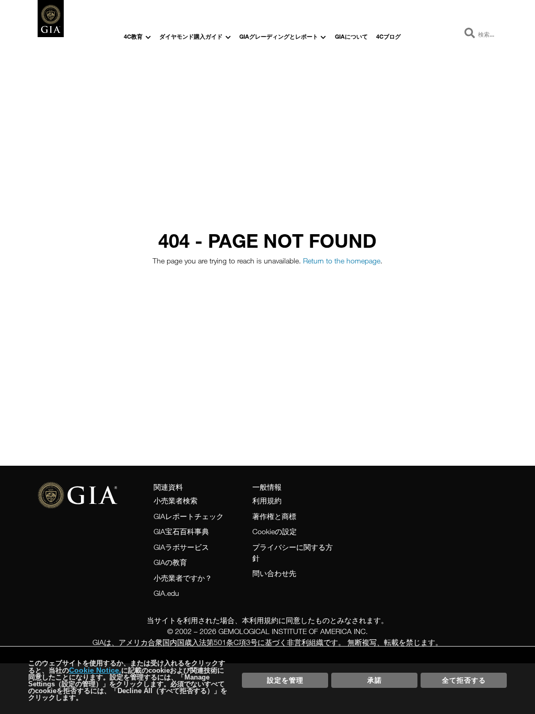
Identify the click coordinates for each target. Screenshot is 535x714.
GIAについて (351, 36)
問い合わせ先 (274, 573)
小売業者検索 (175, 500)
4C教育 (133, 36)
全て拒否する (464, 680)
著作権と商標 (274, 516)
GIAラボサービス (181, 547)
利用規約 (267, 500)
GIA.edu (166, 593)
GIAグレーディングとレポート (278, 36)
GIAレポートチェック (189, 516)
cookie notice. (95, 670)
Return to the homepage (341, 260)
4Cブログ (388, 36)
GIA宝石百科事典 (181, 531)
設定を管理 (285, 680)
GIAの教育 (170, 562)
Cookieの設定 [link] (274, 531)
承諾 (374, 680)
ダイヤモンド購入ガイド (191, 36)
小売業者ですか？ (183, 577)
